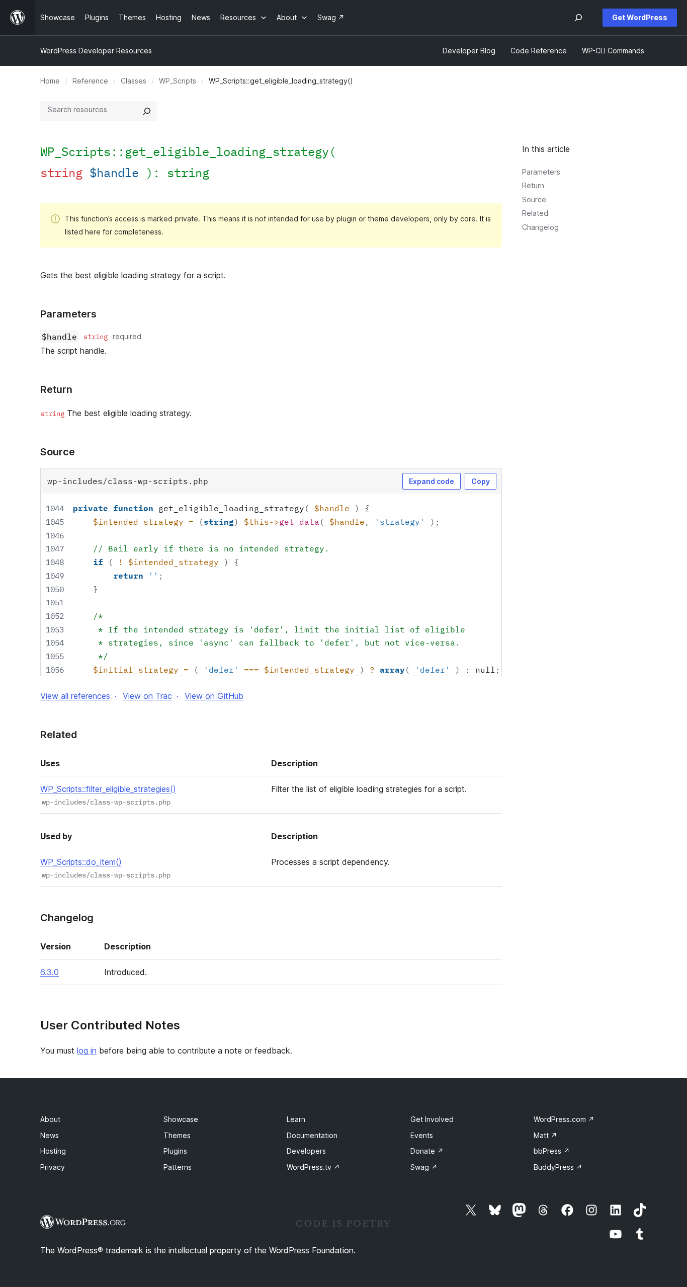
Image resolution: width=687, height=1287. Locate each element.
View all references (75, 696)
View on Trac (147, 696)
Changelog (540, 227)
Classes (133, 80)
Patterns (177, 1167)
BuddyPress (558, 1167)
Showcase (180, 1119)
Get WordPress (639, 17)
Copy (480, 481)
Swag (424, 1167)
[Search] (147, 111)
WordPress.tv (313, 1167)
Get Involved (432, 1119)
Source (534, 199)
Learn (296, 1119)
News (49, 1135)
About (50, 1119)
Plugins (175, 1151)
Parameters (541, 172)
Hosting (53, 1151)
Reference (90, 80)
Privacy (52, 1167)
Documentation (312, 1135)
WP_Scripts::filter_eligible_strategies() (108, 789)
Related (535, 213)
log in (87, 1050)
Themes (177, 1135)
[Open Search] (578, 17)
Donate (427, 1151)
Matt (545, 1135)
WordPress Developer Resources (96, 50)
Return (533, 185)
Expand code (431, 481)
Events (421, 1135)
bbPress (552, 1151)
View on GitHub (214, 696)
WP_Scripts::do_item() (81, 862)
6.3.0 (49, 972)
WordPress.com (564, 1119)
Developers (306, 1151)
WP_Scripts (177, 80)
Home (50, 80)
